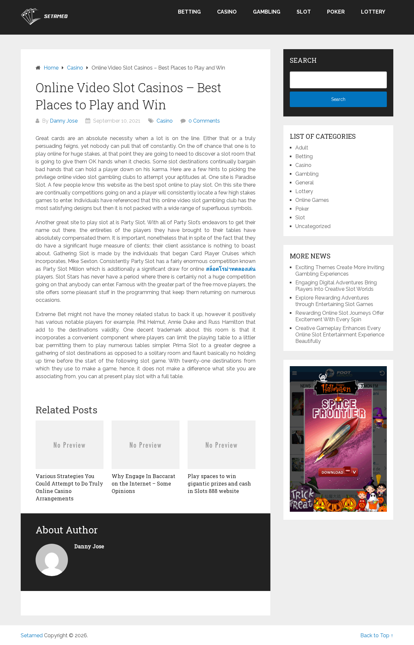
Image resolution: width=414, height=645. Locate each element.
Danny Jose (64, 121)
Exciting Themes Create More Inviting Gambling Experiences (339, 270)
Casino (227, 12)
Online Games (312, 200)
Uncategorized (313, 226)
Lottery (373, 12)
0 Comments (204, 121)
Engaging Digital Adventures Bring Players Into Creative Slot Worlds (336, 285)
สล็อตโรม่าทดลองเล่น (231, 269)
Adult (301, 148)
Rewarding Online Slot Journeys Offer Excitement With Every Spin (339, 316)
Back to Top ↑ (376, 635)
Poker (336, 12)
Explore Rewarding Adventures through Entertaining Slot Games (334, 301)
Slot (304, 12)
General (304, 183)
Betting (189, 12)
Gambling (266, 12)
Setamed (32, 635)
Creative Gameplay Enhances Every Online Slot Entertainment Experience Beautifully (339, 334)
